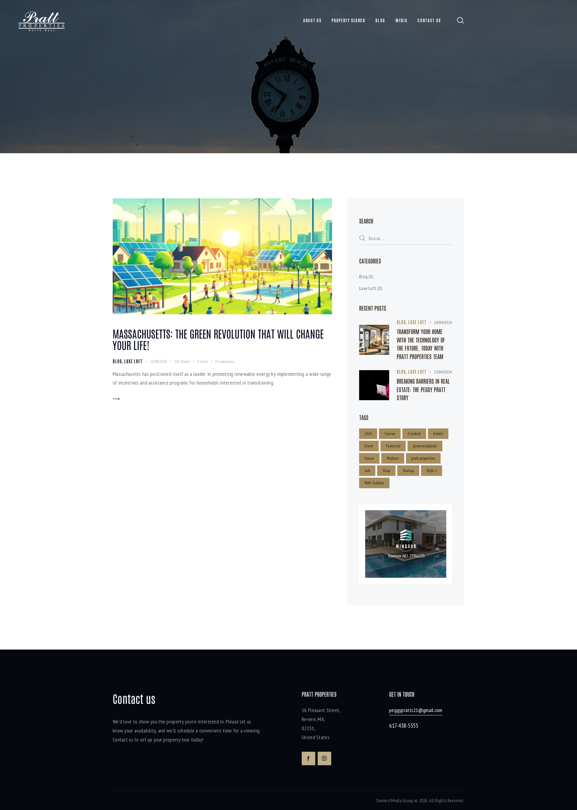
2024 (368, 433)
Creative (414, 433)
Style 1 (431, 470)
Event (369, 446)
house (369, 458)
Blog (117, 361)
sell (367, 470)
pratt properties (423, 458)
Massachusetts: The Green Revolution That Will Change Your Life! (218, 339)
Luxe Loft (133, 361)
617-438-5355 (403, 725)
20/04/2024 (443, 322)
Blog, (402, 322)
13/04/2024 (158, 361)
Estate (438, 433)
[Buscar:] (405, 238)
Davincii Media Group (395, 800)
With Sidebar (374, 483)
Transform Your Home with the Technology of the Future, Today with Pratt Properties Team (421, 343)
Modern (393, 458)
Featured (393, 446)
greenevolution (425, 446)
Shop (386, 470)
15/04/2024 (443, 372)
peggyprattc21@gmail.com (415, 710)
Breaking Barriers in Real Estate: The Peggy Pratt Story (423, 389)
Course (389, 433)
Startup (408, 470)
